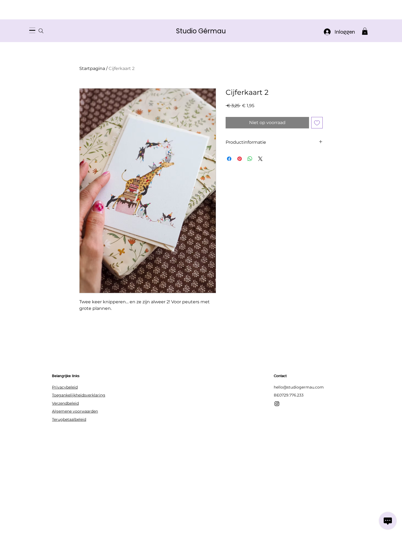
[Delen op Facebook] (229, 158)
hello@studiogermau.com (299, 387)
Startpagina (92, 68)
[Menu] (32, 30)
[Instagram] (277, 404)
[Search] (41, 30)
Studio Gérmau (201, 31)
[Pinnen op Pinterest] (239, 158)
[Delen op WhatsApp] (250, 158)
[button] (365, 31)
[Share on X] (260, 158)
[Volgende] (373, 31)
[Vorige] (28, 31)
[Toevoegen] (317, 122)
